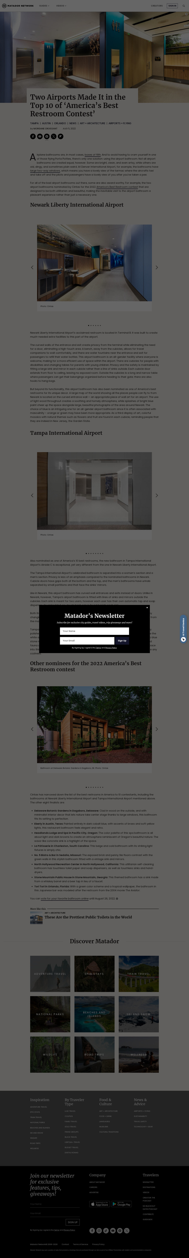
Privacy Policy (111, 648)
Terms (98, 648)
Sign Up (122, 640)
